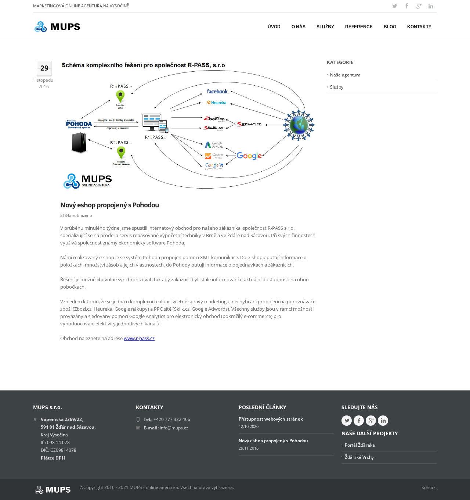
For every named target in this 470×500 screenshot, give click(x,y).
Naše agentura (345, 75)
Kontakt (429, 487)
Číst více (73, 354)
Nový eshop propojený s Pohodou (109, 204)
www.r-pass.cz (139, 338)
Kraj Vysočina (54, 435)
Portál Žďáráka (360, 445)
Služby (336, 87)
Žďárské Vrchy (359, 457)
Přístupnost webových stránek (271, 419)
